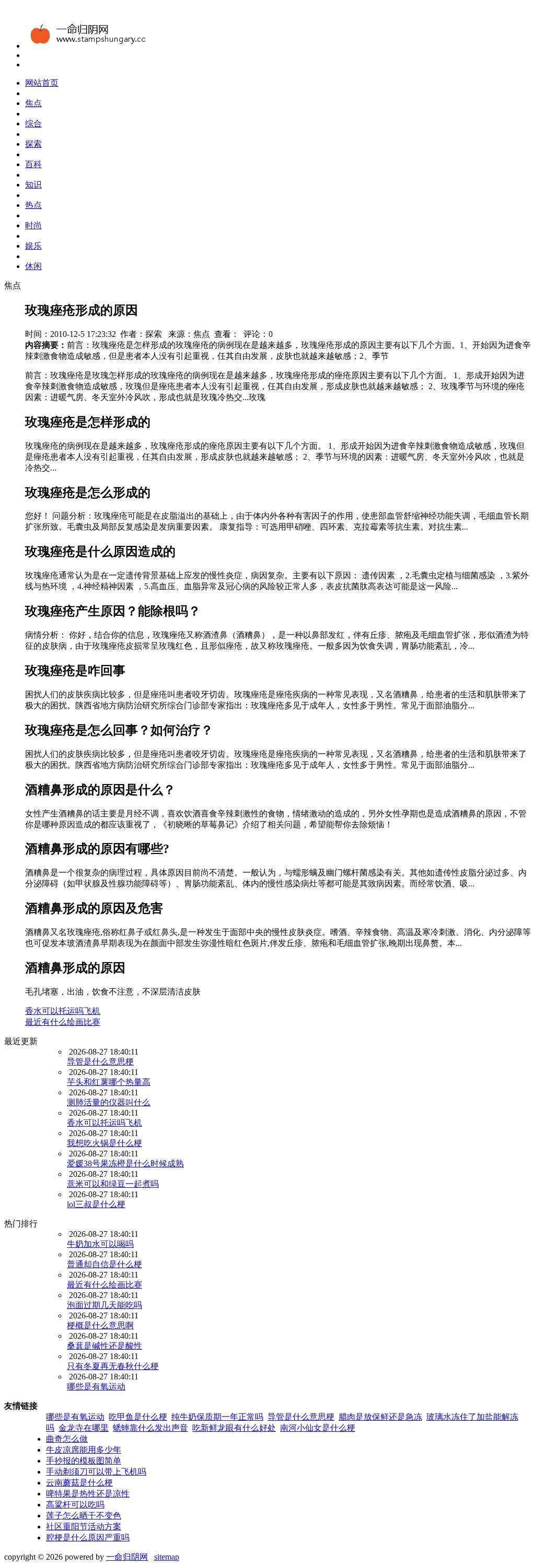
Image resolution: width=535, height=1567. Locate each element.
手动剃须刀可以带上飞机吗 (96, 1471)
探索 (33, 143)
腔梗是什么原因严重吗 (88, 1537)
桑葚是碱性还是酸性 (104, 1345)
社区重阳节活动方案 (83, 1526)
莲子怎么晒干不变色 (83, 1515)
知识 (33, 184)
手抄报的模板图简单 (83, 1460)
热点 (33, 205)
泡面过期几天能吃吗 (104, 1305)
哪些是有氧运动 (96, 1386)
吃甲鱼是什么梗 (138, 1416)
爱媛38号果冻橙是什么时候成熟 (125, 1163)
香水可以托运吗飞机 (62, 1011)
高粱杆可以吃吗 (75, 1504)
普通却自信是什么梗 (104, 1264)
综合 (33, 123)
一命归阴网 (127, 1556)
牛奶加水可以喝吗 (100, 1243)
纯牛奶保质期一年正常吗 (217, 1416)
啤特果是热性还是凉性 (88, 1493)
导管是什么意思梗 (100, 1061)
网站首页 (42, 82)
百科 (33, 164)
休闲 (33, 266)
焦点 (33, 103)
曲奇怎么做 (67, 1438)
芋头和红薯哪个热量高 (108, 1082)
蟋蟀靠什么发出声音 (150, 1427)
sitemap (166, 1556)
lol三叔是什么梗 (96, 1204)
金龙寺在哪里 (84, 1427)
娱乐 (33, 245)
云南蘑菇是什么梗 (79, 1482)
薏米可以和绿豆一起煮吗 (113, 1183)
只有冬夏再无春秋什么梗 (113, 1366)
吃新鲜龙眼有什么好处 (234, 1427)
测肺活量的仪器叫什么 (108, 1102)
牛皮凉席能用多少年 (83, 1449)
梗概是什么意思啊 (100, 1325)
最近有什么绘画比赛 (62, 1022)
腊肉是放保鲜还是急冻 (380, 1416)
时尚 (33, 225)
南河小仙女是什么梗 (317, 1427)
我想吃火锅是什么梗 (104, 1143)
